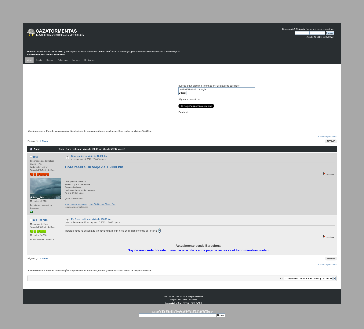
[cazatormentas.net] (31, 213)
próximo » (332, 137)
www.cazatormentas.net (76, 204)
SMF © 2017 (181, 297)
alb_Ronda (40, 219)
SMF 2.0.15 (169, 297)
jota (35, 156)
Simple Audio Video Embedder (183, 300)
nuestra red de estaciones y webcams (46, 54)
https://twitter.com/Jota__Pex (102, 204)
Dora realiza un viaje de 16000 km (89, 156)
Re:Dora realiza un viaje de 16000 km (91, 219)
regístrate (329, 29)
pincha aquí (104, 51)
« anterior (322, 137)
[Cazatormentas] (69, 34)
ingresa (318, 29)
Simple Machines (195, 297)
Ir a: (282, 278)
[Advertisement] (182, 14)
